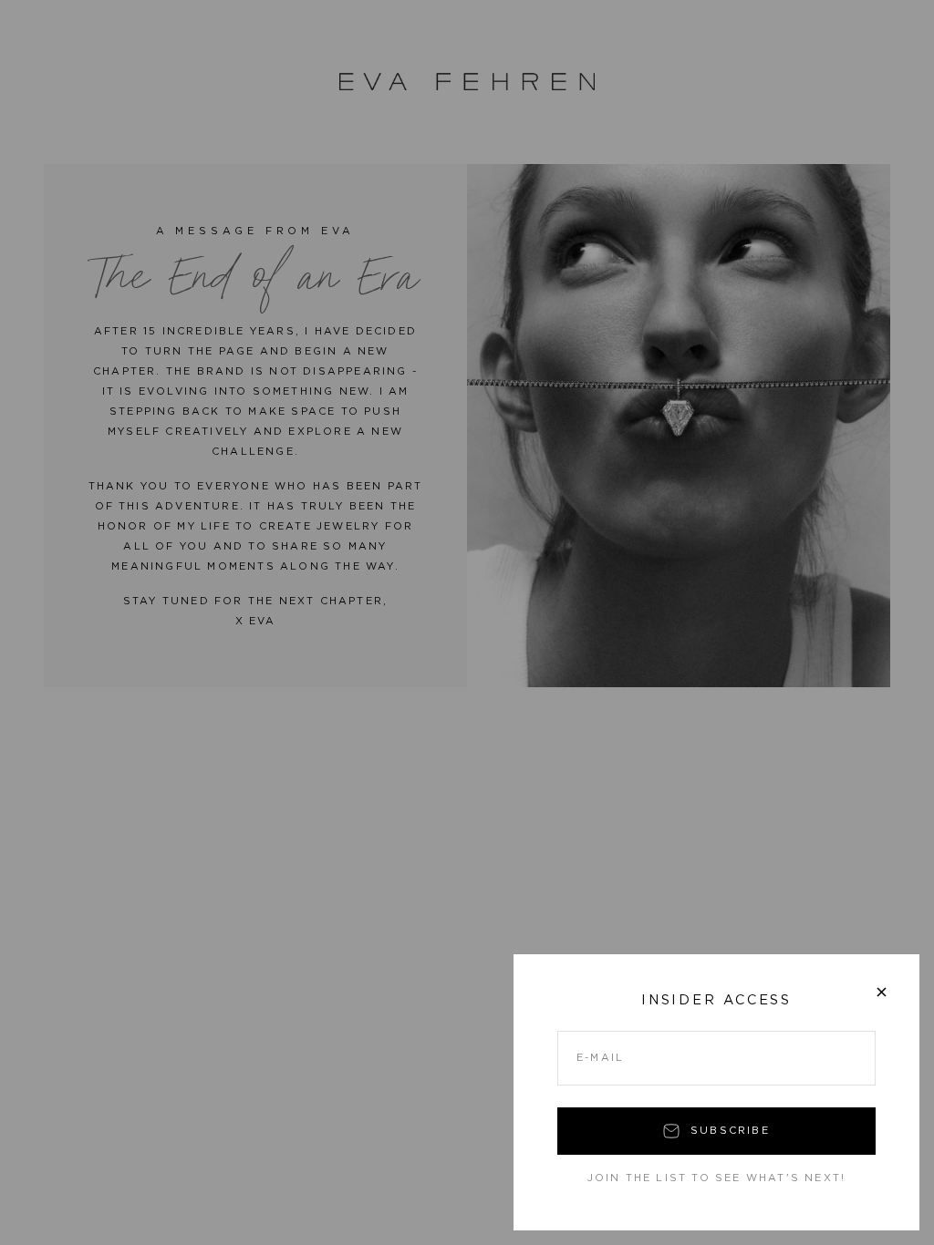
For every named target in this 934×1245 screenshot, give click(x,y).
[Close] (881, 992)
